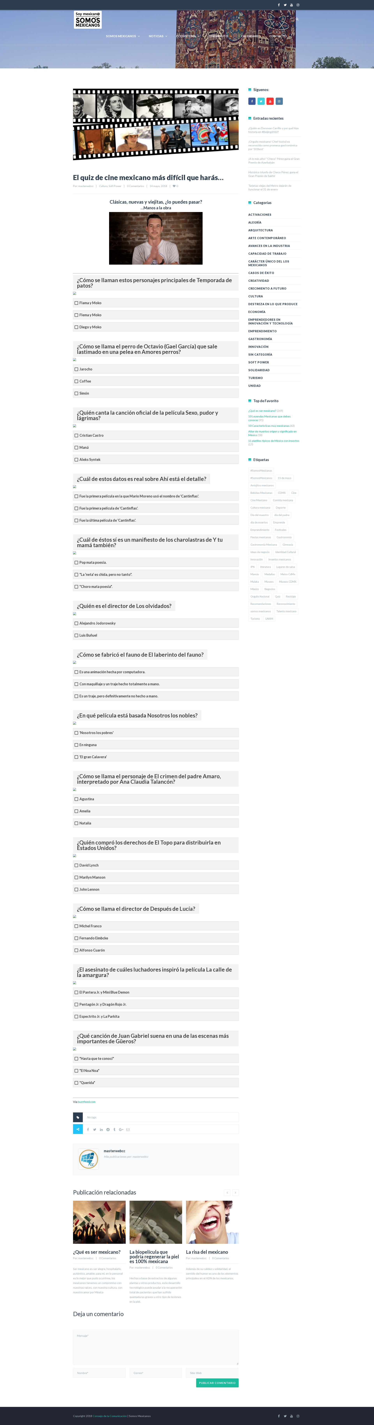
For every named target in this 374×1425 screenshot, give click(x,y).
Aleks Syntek (90, 459)
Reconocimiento (286, 603)
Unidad (254, 385)
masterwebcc (86, 186)
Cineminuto (218, 36)
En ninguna (88, 745)
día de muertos (259, 522)
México (255, 589)
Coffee (85, 381)
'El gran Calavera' (93, 757)
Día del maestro (260, 515)
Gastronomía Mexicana (264, 544)
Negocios (270, 589)
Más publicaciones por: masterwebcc (126, 1156)
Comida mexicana (283, 500)
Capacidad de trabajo (267, 253)
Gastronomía (260, 339)
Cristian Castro (91, 435)
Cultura (103, 186)
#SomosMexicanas (261, 470)
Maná (84, 447)
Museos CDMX (287, 581)
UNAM (269, 618)
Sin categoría (260, 354)
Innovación (258, 346)
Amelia (84, 811)
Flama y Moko (90, 303)
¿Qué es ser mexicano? (97, 1252)
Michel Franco (90, 926)
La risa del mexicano (207, 1252)
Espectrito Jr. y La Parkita (99, 1016)
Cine (293, 492)
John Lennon (89, 889)
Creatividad (258, 280)
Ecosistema (186, 36)
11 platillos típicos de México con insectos (273, 440)
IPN (253, 566)
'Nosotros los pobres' (96, 733)
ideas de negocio (260, 552)
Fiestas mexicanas (261, 537)
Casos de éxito (261, 273)
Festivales (280, 529)
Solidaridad (259, 370)
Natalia (85, 823)
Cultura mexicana (260, 507)
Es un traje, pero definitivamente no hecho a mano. (118, 696)
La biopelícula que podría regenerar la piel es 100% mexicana (154, 1256)
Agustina (86, 799)
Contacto (278, 36)
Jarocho (85, 369)
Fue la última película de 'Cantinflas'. (107, 520)
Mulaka (255, 581)
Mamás (255, 574)
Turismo (255, 378)
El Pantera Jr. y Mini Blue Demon (104, 992)
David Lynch (89, 865)
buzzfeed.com (86, 1101)
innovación (257, 559)
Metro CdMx (287, 574)
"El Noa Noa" (89, 1071)
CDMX (282, 492)
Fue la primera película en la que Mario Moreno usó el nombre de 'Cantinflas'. (139, 496)
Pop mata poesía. (93, 562)
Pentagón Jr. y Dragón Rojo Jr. (102, 1004)
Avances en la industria (269, 245)
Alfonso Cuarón (92, 950)
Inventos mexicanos (279, 559)
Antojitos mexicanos (262, 485)
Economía (257, 312)
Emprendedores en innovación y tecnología (270, 321)
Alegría (254, 222)
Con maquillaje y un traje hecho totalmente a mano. (119, 684)
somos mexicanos (261, 611)
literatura (265, 566)
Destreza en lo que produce (273, 304)
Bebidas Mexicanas (261, 492)
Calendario (250, 36)
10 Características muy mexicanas (268, 425)
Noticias (156, 36)
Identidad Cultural (285, 552)
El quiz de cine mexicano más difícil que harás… (148, 177)
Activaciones (260, 214)
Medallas (270, 574)
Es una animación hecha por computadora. (112, 672)
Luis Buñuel (88, 635)
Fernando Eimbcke (93, 938)
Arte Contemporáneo (267, 238)
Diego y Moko (90, 327)
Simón (84, 393)
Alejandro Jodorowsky (97, 623)
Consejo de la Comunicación (110, 1416)
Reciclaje (291, 596)
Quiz (277, 596)
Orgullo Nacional (260, 596)
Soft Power (115, 186)
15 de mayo (284, 478)
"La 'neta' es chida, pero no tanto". (105, 574)
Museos (269, 581)
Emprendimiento (262, 331)
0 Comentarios (135, 186)
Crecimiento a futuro (267, 288)
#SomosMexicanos (261, 478)
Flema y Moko (90, 315)
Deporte (281, 507)
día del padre (281, 515)
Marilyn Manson (92, 877)
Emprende (279, 522)
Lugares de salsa (285, 566)
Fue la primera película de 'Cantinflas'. (108, 508)
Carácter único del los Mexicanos (268, 263)
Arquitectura (260, 230)
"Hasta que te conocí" (96, 1058)
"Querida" (87, 1083)
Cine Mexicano (259, 500)
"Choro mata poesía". (95, 586)
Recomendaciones (261, 603)
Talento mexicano (286, 611)
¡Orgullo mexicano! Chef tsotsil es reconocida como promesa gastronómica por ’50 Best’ (272, 145)
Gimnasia (288, 544)
